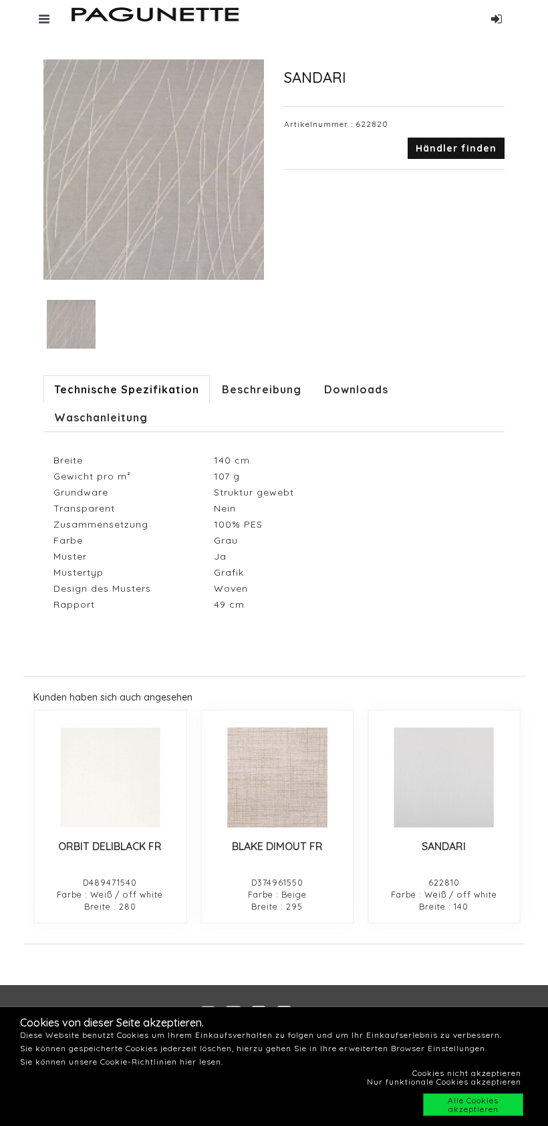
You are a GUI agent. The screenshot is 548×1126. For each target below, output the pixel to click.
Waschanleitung (101, 417)
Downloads (356, 389)
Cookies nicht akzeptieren (466, 1073)
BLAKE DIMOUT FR (277, 846)
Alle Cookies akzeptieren (473, 1104)
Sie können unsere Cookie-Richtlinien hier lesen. (121, 1062)
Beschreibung (261, 389)
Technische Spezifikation (126, 389)
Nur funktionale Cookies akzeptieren (444, 1081)
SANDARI (444, 846)
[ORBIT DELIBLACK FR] (110, 777)
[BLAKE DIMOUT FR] (277, 777)
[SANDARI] (444, 777)
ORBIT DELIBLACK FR (110, 846)
